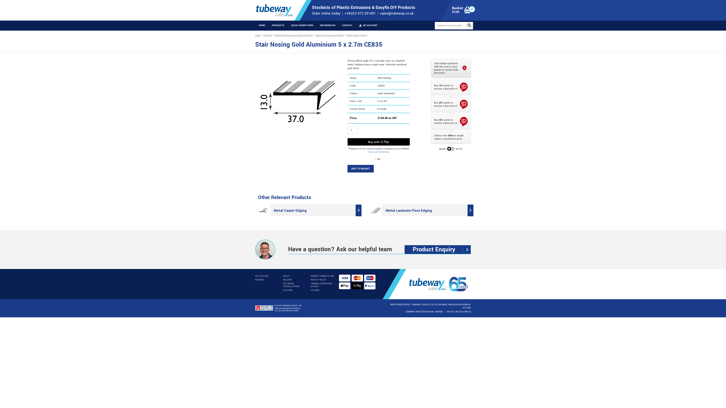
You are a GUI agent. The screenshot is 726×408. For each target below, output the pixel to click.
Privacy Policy (319, 279)
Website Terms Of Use (322, 276)
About (286, 276)
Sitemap (259, 279)
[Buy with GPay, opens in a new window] (378, 142)
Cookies (315, 290)
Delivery (287, 279)
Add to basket (360, 168)
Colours (287, 290)
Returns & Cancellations (291, 285)
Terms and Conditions (378, 152)
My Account (262, 276)
